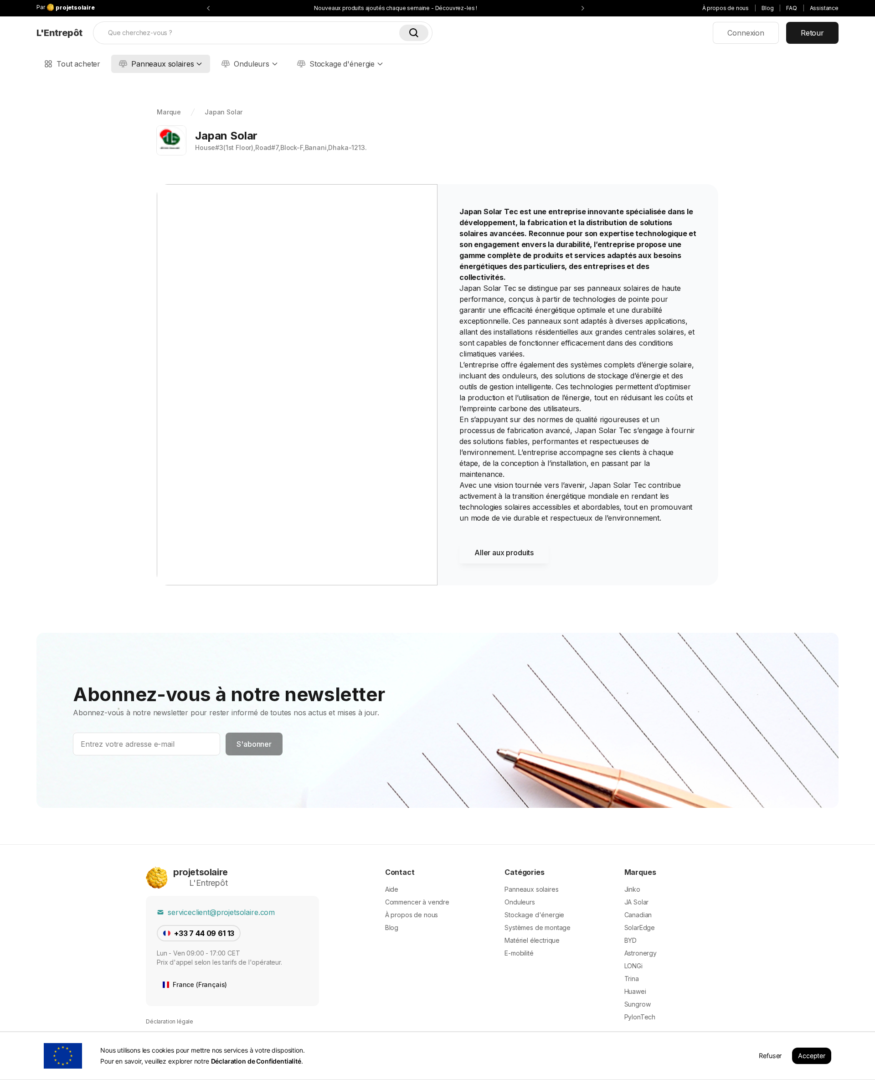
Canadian (638, 915)
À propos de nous (725, 8)
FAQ (791, 8)
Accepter (811, 1055)
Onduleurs (251, 63)
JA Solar (636, 902)
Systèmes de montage (537, 927)
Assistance (824, 8)
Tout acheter (78, 63)
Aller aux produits (504, 552)
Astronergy (640, 953)
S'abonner (254, 744)
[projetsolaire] (157, 878)
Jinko (632, 889)
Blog (767, 8)
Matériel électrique (532, 940)
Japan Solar (223, 112)
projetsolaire (200, 872)
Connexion (745, 32)
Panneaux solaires (162, 63)
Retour (812, 32)
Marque (169, 112)
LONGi (633, 966)
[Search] (413, 33)
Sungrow (637, 1004)
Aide (391, 889)
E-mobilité (518, 953)
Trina (631, 978)
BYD (630, 940)
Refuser (770, 1055)
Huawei (635, 991)
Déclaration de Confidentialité (256, 1061)
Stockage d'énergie (342, 63)
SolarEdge (639, 927)
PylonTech (640, 1017)
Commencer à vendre (417, 902)
